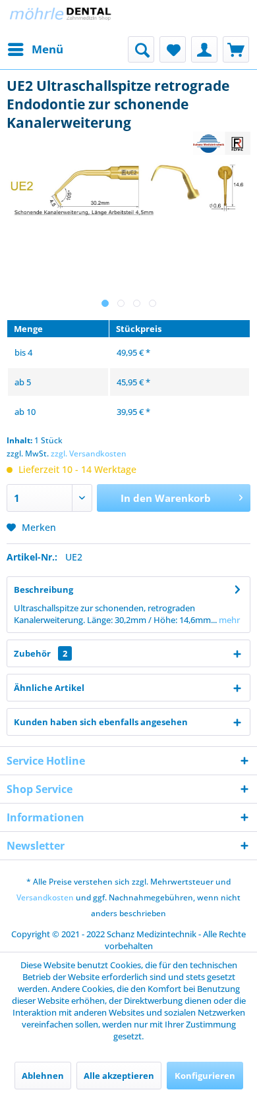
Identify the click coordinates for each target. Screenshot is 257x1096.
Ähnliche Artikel (49, 688)
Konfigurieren (205, 1076)
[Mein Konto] (204, 49)
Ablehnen (43, 1076)
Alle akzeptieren (119, 1076)
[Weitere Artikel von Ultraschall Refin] (221, 143)
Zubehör (40, 653)
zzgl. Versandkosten (89, 453)
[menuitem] (35, 49)
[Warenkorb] (236, 49)
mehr (228, 620)
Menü (47, 49)
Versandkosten (45, 897)
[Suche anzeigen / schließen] (141, 49)
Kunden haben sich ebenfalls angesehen (101, 722)
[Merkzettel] (172, 49)
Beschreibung (43, 589)
